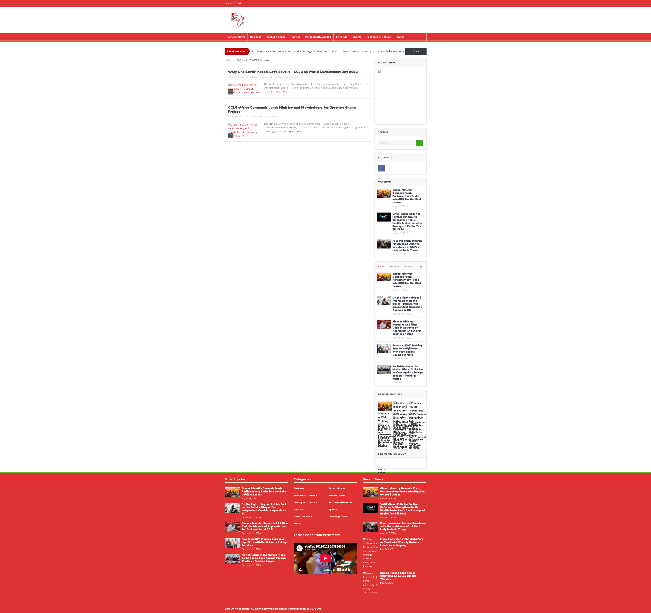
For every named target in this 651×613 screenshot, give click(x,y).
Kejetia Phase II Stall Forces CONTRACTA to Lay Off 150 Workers (398, 575)
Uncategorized (338, 516)
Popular (382, 266)
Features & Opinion (379, 37)
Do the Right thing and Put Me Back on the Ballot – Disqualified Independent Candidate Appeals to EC (407, 303)
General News (236, 37)
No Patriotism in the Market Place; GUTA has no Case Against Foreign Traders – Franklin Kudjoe (407, 372)
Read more (281, 91)
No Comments (291, 76)
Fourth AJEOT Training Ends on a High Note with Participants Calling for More (407, 350)
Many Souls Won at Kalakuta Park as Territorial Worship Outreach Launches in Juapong (401, 542)
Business (255, 37)
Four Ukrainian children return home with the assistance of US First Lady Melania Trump (362, 51)
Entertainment (338, 488)
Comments (408, 266)
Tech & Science (276, 37)
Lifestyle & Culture (305, 502)
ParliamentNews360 (318, 37)
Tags (420, 266)
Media (231, 44)
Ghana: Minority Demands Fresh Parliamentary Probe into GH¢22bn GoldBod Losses (406, 196)
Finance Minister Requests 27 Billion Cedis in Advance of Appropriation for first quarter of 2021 (406, 327)
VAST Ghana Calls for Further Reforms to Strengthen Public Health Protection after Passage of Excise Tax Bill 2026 (407, 221)
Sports (357, 37)
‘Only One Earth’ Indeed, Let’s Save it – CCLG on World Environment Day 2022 (293, 72)
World (400, 37)
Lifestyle (341, 37)
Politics (295, 37)
